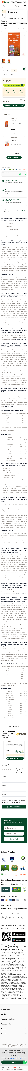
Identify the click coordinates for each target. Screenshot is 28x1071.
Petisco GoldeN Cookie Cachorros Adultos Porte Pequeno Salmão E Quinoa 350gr (16, 143)
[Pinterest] (10, 917)
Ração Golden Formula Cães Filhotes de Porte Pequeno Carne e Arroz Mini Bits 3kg (16, 124)
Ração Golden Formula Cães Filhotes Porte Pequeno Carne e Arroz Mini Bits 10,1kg (14, 745)
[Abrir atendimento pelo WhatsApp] (25, 1062)
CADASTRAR (14, 839)
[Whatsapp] (14, 917)
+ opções (13, 121)
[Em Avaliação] (4, 169)
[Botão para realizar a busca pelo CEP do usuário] (24, 18)
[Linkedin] (22, 917)
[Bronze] (14, 859)
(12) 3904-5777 (6, 909)
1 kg (7, 70)
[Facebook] (6, 917)
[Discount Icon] (18, 6)
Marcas (3, 1029)
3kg (14, 70)
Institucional (5, 1009)
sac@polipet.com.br (20, 909)
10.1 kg (21, 70)
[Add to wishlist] (24, 36)
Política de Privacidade (16, 1058)
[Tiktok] (18, 917)
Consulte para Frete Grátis (15, 754)
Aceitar (14, 1062)
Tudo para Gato (6, 1024)
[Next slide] (26, 751)
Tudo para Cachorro (8, 1019)
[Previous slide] (2, 751)
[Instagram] (2, 917)
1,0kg (16, 339)
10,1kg (24, 339)
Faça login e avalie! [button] (15, 806)
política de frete (9, 406)
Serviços (4, 1014)
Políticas (4, 1034)
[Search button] (15, 6)
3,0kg (19, 339)
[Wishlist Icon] (21, 6)
